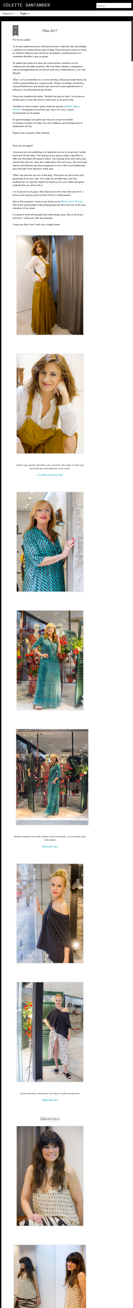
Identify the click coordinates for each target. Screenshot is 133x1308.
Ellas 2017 (49, 30)
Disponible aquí (50, 846)
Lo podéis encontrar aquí (50, 474)
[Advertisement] (105, 76)
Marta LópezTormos (72, 201)
